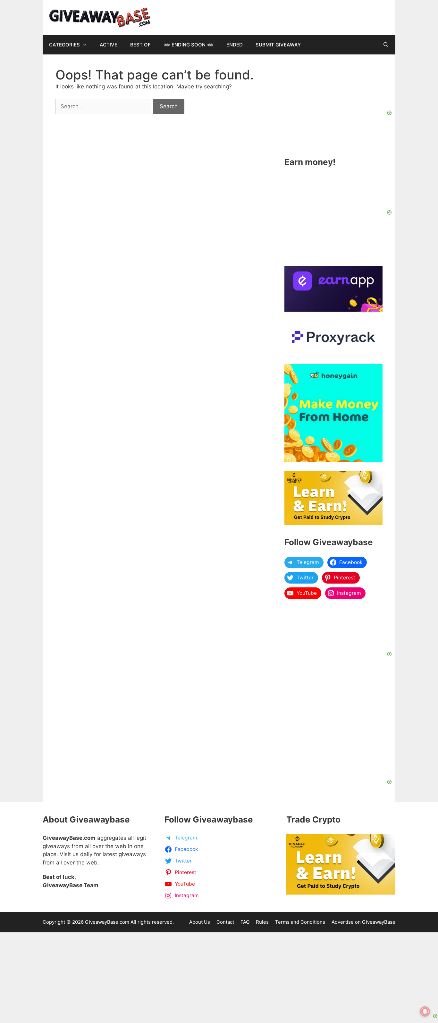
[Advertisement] (219, 972)
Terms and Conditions (300, 922)
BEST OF (140, 45)
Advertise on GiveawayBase (363, 922)
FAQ (244, 922)
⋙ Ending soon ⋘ (189, 45)
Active (108, 45)
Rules (262, 922)
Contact (225, 922)
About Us (199, 922)
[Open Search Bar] (385, 44)
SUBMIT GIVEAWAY (278, 45)
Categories (64, 45)
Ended (234, 45)
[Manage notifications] (425, 1011)
